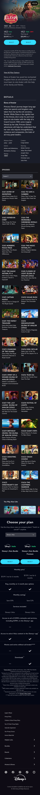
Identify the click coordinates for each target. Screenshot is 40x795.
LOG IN (34, 3)
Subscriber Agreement (10, 728)
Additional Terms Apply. (14, 66)
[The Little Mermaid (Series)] (28, 510)
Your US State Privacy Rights (12, 724)
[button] (20, 740)
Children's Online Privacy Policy (12, 720)
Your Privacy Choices (10, 731)
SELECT (11, 42)
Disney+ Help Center (25, 693)
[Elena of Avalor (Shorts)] (11, 510)
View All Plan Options (11, 73)
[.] (6, 772)
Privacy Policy (8, 716)
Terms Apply (7, 669)
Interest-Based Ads (9, 735)
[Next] (36, 510)
